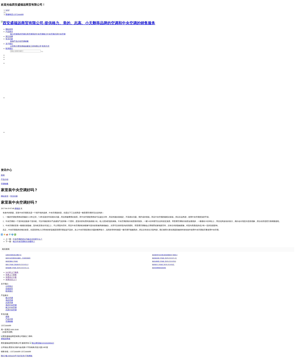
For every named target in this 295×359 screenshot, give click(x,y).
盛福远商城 (5, 339)
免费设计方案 (11, 277)
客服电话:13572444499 (15, 14)
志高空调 (28, 34)
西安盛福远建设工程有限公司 (29, 46)
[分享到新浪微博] (7, 234)
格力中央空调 (48, 34)
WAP (7, 10)
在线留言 (9, 289)
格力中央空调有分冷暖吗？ (24, 241)
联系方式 (45, 46)
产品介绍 (17, 41)
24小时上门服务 (12, 272)
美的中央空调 (37, 34)
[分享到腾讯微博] (10, 234)
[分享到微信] (15, 234)
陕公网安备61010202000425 (43, 343)
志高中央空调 (59, 34)
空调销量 (25, 41)
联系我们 (9, 49)
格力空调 (14, 34)
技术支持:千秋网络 (24, 356)
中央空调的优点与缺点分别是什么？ (27, 239)
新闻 (12, 41)
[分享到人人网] (12, 234)
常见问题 (9, 39)
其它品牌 (9, 36)
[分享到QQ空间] (5, 234)
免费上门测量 (11, 275)
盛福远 (17, 208)
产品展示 (9, 32)
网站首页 (9, 29)
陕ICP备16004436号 (9, 356)
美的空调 (21, 34)
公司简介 (14, 46)
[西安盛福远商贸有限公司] (78, 23)
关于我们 (9, 44)
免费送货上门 (11, 280)
